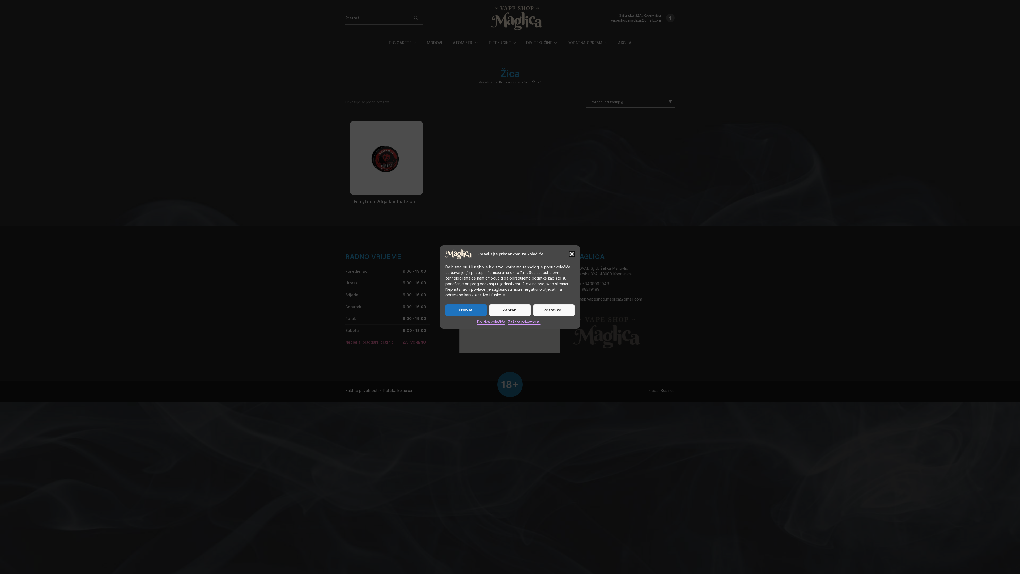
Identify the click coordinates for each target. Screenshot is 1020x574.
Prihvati (466, 310)
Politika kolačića (491, 322)
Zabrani (510, 310)
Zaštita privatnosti (524, 322)
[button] (572, 254)
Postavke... (553, 310)
